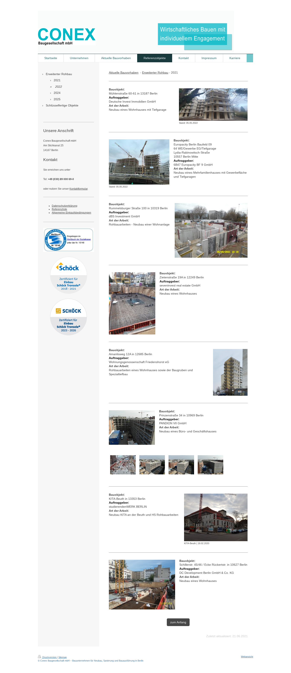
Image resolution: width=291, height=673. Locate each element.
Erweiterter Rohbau (155, 72)
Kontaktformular (78, 188)
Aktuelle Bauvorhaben (123, 72)
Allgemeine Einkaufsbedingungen (71, 212)
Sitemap (62, 657)
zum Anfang (178, 622)
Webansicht (247, 656)
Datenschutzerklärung (64, 205)
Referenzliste (59, 209)
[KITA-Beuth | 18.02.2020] (216, 517)
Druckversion (49, 657)
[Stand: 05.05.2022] (213, 104)
